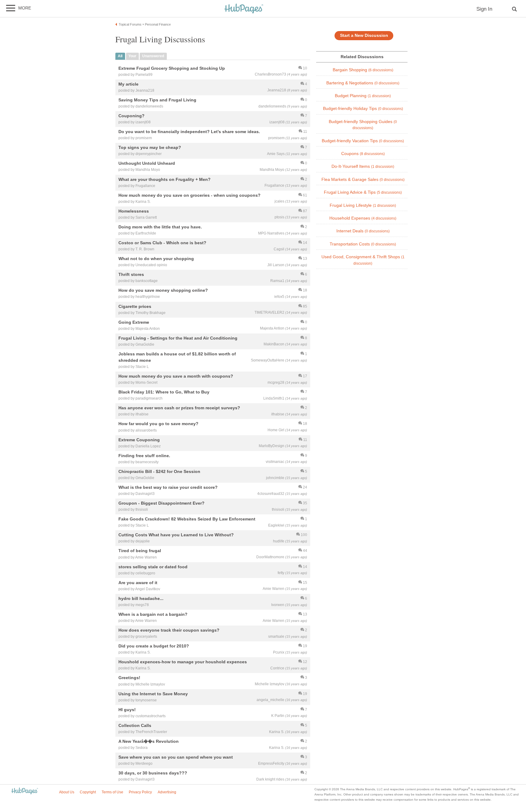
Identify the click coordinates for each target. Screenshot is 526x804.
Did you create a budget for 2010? (153, 646)
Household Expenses (362, 218)
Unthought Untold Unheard (146, 163)
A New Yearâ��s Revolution (148, 741)
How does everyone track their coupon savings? (168, 630)
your (132, 56)
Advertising (167, 792)
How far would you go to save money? (158, 423)
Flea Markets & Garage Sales (363, 179)
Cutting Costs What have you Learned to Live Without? (176, 535)
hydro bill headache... (140, 598)
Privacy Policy (140, 792)
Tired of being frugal (139, 550)
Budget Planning (363, 95)
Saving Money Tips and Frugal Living (157, 99)
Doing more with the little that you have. (160, 226)
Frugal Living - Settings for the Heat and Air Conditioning (177, 338)
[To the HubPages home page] (24, 791)
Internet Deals (363, 231)
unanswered (153, 56)
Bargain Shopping (363, 70)
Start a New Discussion (364, 35)
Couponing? (131, 115)
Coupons (363, 153)
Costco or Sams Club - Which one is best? (162, 242)
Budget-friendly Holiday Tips (363, 108)
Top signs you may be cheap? (149, 147)
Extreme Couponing (139, 439)
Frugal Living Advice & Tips (363, 192)
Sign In (484, 9)
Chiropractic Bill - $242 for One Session (159, 471)
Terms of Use (112, 792)
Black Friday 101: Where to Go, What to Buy (163, 392)
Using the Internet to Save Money (153, 693)
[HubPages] (244, 9)
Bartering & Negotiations (362, 83)
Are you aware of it (137, 582)
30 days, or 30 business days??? (152, 773)
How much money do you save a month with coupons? (175, 376)
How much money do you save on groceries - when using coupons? (189, 195)
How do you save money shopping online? (163, 290)
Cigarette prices (134, 306)
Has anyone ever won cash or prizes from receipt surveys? (179, 408)
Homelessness (133, 211)
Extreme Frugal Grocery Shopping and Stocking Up (171, 68)
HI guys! (127, 709)
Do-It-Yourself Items (362, 166)
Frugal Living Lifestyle (363, 205)
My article (128, 84)
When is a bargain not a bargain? (153, 614)
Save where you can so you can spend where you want (175, 757)
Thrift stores (131, 274)
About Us (66, 792)
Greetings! (129, 677)
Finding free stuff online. (144, 455)
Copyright (88, 792)
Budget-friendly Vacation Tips (363, 141)
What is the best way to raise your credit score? (168, 487)
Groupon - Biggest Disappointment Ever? (161, 503)
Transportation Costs (363, 244)
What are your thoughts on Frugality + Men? (164, 179)
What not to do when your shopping (156, 258)
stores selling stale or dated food (153, 566)
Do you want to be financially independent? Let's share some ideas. (189, 131)
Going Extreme (133, 322)
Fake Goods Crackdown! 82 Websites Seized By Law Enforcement (186, 519)
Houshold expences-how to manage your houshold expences (182, 662)
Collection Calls (134, 725)
